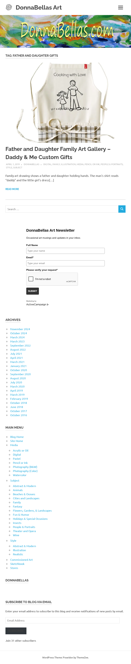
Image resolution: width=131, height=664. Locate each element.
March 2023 (17, 341)
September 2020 (20, 374)
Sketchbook (17, 563)
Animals (18, 490)
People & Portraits (112, 164)
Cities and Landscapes (26, 498)
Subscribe (16, 630)
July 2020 (16, 382)
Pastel (16, 458)
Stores (14, 567)
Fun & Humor (21, 514)
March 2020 (17, 386)
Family (56, 164)
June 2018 (16, 406)
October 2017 (18, 411)
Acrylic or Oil (20, 450)
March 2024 (17, 337)
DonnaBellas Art (39, 7)
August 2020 (18, 378)
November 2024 (20, 329)
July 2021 (16, 353)
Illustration (68, 164)
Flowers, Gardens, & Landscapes (32, 510)
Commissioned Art (21, 559)
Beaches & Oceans (24, 494)
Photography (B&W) (25, 466)
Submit (32, 291)
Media (80, 164)
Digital (47, 164)
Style (9, 167)
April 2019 (16, 390)
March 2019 (17, 394)
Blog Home (17, 436)
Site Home (16, 440)
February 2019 (19, 398)
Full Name (32, 245)
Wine (16, 535)
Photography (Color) (25, 470)
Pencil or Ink (92, 164)
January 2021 (18, 366)
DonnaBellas (31, 164)
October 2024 (18, 333)
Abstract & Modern (24, 486)
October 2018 (18, 402)
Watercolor (19, 475)
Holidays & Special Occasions (30, 518)
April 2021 (16, 357)
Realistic (18, 554)
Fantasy (17, 506)
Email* (29, 257)
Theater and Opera (24, 531)
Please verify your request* (41, 270)
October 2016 (18, 415)
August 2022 (18, 349)
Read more (12, 189)
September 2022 (20, 345)
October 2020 (18, 370)
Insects (17, 522)
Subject (17, 167)
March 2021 (17, 361)
